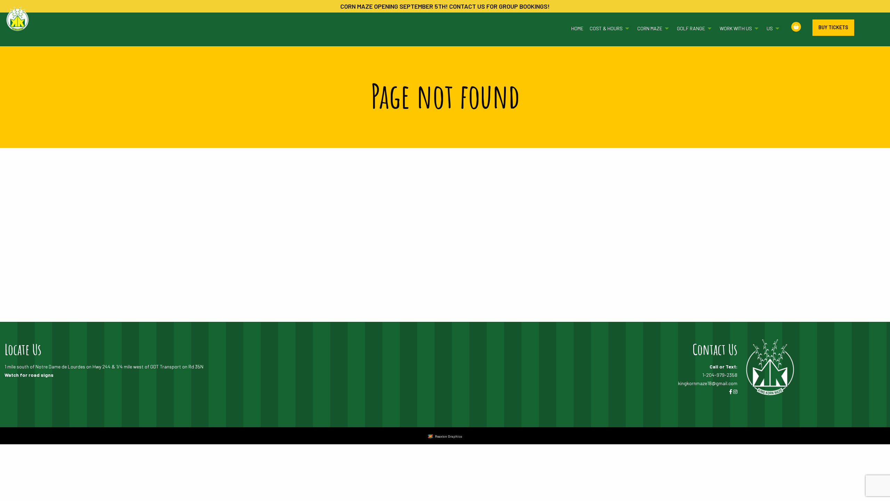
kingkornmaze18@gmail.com (707, 383)
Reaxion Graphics (448, 436)
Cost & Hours (606, 28)
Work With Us (736, 28)
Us (770, 28)
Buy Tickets (833, 27)
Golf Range (691, 28)
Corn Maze (649, 28)
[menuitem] (574, 28)
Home (577, 28)
